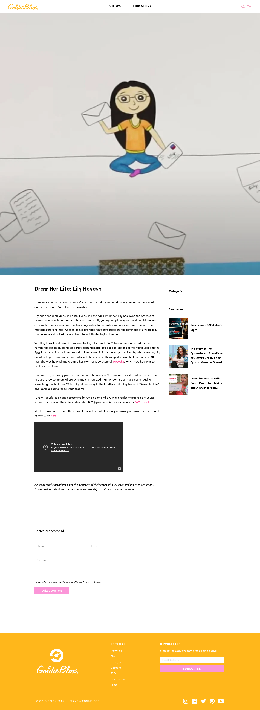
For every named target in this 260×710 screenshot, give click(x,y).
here (54, 416)
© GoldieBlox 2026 (50, 701)
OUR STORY (142, 6)
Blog (113, 656)
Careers (116, 667)
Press (114, 684)
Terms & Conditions (84, 701)
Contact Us (118, 679)
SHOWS (115, 6)
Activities (116, 651)
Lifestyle (116, 662)
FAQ (113, 673)
